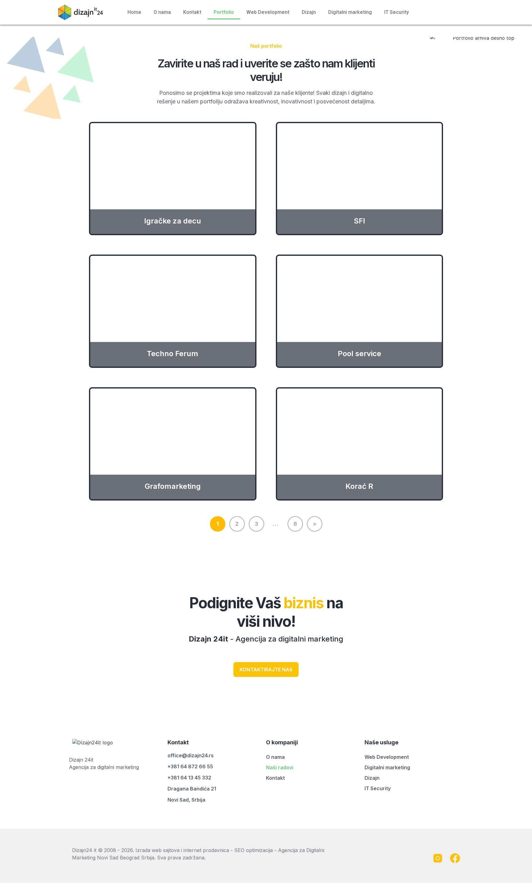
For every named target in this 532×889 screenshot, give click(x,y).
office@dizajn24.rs (190, 755)
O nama (162, 12)
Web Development (267, 12)
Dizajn (309, 12)
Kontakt (192, 12)
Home (134, 12)
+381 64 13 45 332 (189, 777)
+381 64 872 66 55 (190, 766)
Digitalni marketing (350, 12)
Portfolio (224, 12)
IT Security (396, 12)
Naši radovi (279, 767)
